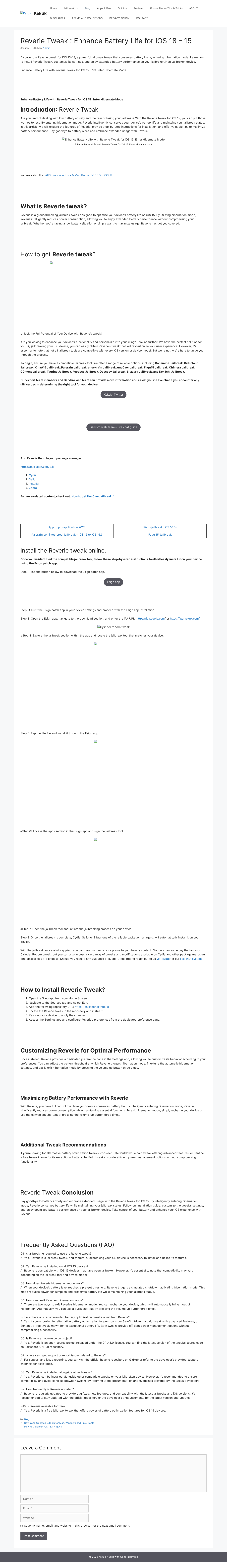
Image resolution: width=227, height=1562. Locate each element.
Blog (87, 8)
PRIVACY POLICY (119, 18)
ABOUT (193, 8)
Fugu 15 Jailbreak (160, 534)
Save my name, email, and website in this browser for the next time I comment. (77, 1525)
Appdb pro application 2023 (67, 527)
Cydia (33, 475)
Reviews (139, 8)
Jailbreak (69, 8)
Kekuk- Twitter (113, 394)
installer (34, 483)
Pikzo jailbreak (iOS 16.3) (160, 527)
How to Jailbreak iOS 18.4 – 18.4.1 (43, 1426)
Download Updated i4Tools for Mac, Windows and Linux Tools (59, 1422)
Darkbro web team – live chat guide (113, 427)
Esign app (113, 582)
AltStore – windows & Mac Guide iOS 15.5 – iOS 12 (79, 175)
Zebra (33, 488)
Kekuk (40, 13)
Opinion (122, 8)
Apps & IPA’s (104, 8)
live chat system (191, 958)
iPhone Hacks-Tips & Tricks (166, 8)
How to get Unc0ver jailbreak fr (93, 496)
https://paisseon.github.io (37, 466)
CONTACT (142, 18)
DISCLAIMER (57, 18)
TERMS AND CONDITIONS (87, 18)
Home (53, 8)
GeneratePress (129, 1556)
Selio (32, 479)
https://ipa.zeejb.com (150, 618)
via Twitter (164, 958)
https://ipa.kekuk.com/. (185, 618)
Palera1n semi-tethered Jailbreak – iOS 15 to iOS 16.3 (67, 534)
